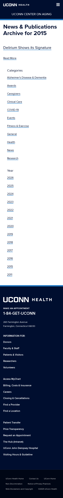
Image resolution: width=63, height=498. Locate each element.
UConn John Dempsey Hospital (20, 448)
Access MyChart (12, 379)
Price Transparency (13, 429)
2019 (10, 234)
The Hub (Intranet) (13, 441)
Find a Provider (11, 404)
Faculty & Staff (11, 348)
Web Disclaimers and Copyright (19, 489)
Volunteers (9, 367)
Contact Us (34, 478)
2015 (10, 266)
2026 (10, 177)
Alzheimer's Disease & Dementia (26, 77)
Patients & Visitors (13, 354)
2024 (10, 194)
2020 (10, 226)
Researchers (9, 361)
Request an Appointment (17, 435)
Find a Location (11, 411)
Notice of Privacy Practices (39, 484)
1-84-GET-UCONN (19, 313)
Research (12, 158)
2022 (10, 210)
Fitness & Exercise (18, 126)
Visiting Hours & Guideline (17, 454)
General (12, 134)
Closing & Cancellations (16, 398)
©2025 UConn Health (47, 489)
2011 (9, 274)
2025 (10, 185)
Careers (7, 392)
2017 (10, 250)
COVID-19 (13, 110)
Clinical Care (14, 102)
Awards (11, 85)
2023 (10, 202)
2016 (10, 258)
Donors (7, 342)
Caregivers (13, 93)
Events (11, 118)
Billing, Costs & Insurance (17, 385)
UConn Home (50, 478)
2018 (10, 242)
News (10, 150)
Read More (9, 58)
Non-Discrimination (14, 484)
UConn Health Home (15, 478)
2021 (10, 218)
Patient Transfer (12, 422)
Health (11, 142)
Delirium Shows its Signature (27, 47)
